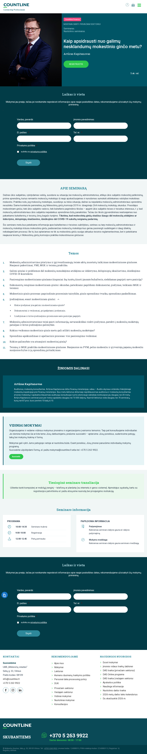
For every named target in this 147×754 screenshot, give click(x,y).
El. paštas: (23, 132)
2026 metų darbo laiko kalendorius (120, 694)
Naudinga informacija (113, 686)
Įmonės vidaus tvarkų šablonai (118, 666)
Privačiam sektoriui (64, 688)
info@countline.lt (11, 679)
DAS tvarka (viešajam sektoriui (118, 678)
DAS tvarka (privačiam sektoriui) (119, 670)
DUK (56, 683)
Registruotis (76, 64)
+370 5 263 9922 (11, 683)
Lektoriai (58, 671)
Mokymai (58, 667)
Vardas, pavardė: (25, 119)
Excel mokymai (110, 662)
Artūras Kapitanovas (77, 54)
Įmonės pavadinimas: (84, 119)
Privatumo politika (27, 145)
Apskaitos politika (112, 682)
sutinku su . (34, 151)
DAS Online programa (113, 674)
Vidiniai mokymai (62, 696)
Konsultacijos (61, 704)
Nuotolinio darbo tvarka (114, 690)
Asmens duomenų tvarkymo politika (72, 675)
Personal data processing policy (70, 679)
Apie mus (59, 663)
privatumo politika (39, 151)
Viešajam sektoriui (63, 692)
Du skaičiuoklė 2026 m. (114, 698)
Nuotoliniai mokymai (64, 700)
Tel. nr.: (78, 132)
